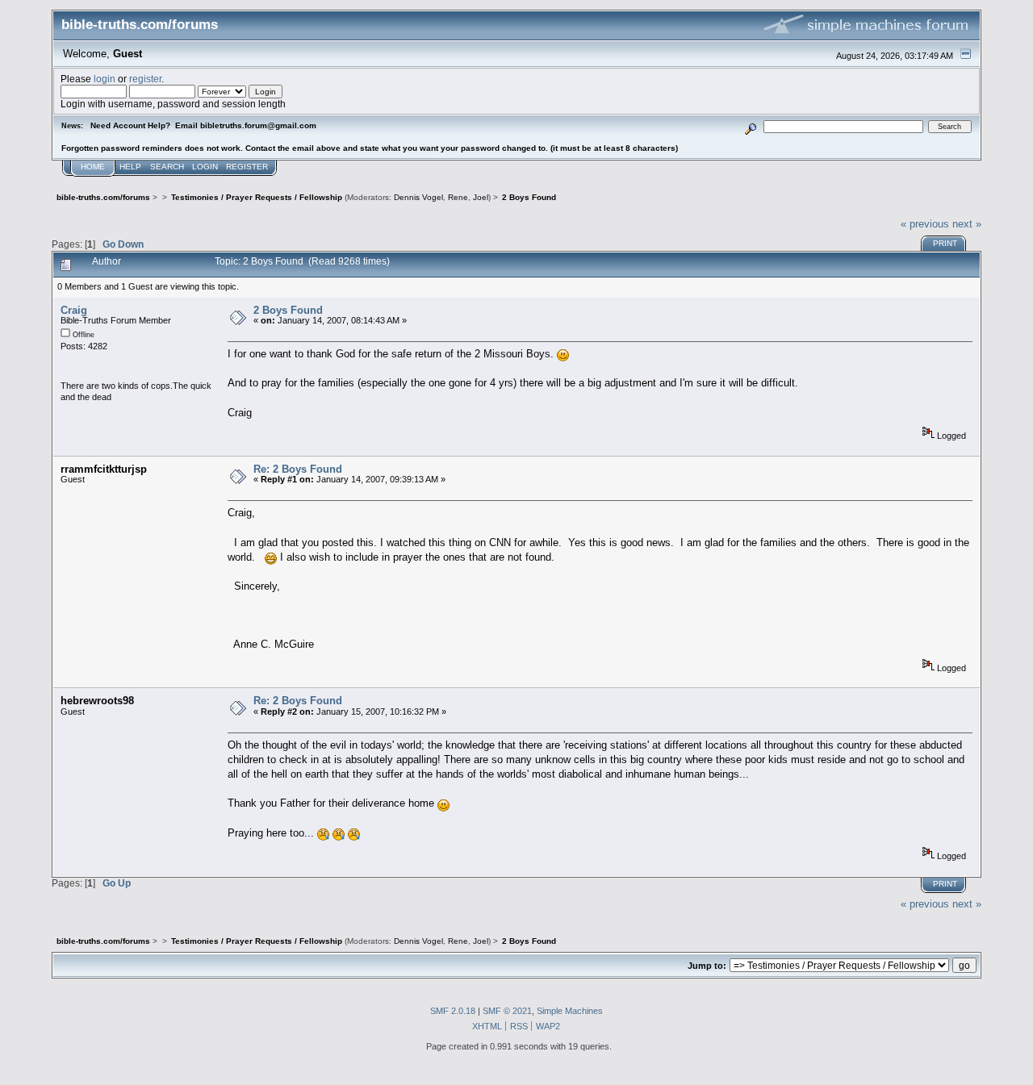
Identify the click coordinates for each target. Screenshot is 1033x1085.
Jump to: (707, 965)
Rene (458, 197)
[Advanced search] (751, 126)
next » (966, 224)
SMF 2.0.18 (452, 1011)
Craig (74, 310)
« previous (925, 224)
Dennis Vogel (418, 197)
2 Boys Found (288, 310)
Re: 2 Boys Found (297, 469)
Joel (480, 197)
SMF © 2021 (507, 1011)
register (145, 78)
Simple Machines (570, 1011)
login (104, 78)
